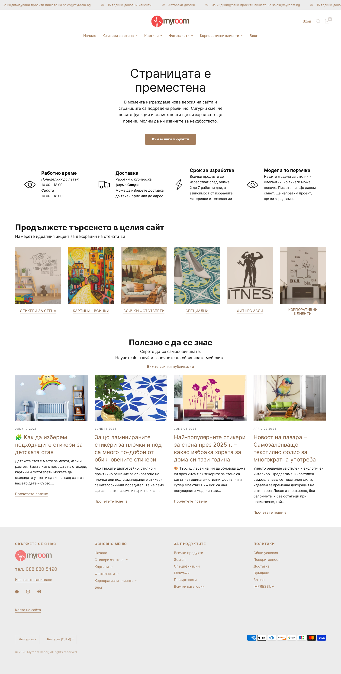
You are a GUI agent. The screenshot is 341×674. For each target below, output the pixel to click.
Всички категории (189, 586)
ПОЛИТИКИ (264, 543)
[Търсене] (318, 21)
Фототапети (179, 35)
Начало (89, 35)
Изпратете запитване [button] (33, 580)
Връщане (261, 573)
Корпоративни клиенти (219, 35)
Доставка (261, 566)
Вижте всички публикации (170, 366)
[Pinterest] (42, 591)
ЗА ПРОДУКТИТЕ (190, 543)
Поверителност (267, 559)
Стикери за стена (118, 35)
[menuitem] (90, 36)
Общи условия (266, 553)
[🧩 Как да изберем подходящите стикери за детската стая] (51, 398)
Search (180, 559)
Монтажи (182, 573)
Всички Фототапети (143, 311)
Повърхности (185, 579)
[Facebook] (20, 592)
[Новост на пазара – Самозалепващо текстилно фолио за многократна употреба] (290, 398)
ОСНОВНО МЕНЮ (111, 543)
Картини (151, 35)
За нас (259, 579)
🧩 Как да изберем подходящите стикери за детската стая (49, 444)
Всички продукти (188, 553)
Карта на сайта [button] (28, 610)
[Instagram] (31, 592)
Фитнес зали (250, 311)
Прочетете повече (31, 494)
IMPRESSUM (264, 586)
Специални (197, 311)
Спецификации (187, 566)
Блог (254, 35)
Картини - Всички (91, 311)
